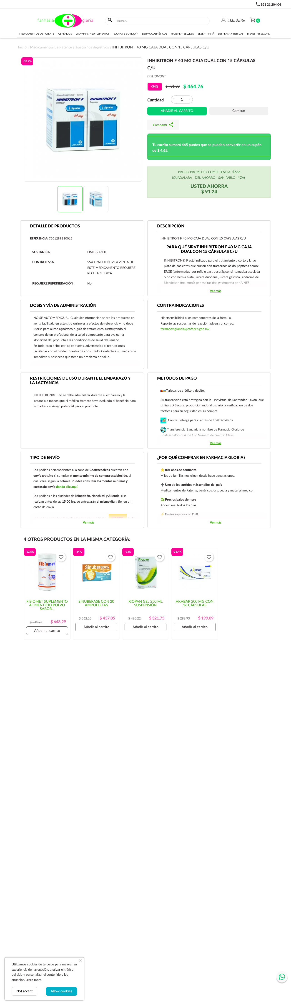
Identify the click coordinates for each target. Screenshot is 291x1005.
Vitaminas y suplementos (93, 34)
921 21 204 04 (271, 4)
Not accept (24, 991)
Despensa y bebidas (230, 34)
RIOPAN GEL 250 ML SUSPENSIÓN (145, 603)
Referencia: (39, 238)
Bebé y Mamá (206, 34)
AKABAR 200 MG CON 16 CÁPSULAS (194, 603)
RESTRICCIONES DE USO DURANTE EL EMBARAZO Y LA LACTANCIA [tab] (80, 380)
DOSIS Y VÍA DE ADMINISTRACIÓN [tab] (63, 306)
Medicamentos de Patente (36, 34)
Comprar (238, 111)
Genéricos (65, 34)
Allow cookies (61, 991)
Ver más (215, 291)
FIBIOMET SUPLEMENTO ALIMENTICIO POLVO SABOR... (47, 605)
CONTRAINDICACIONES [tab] (180, 306)
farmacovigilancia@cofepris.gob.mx (185, 329)
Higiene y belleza (182, 34)
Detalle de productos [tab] (55, 226)
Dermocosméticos (154, 34)
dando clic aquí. (67, 487)
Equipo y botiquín (125, 34)
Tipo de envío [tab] (45, 458)
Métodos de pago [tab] (177, 378)
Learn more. (34, 980)
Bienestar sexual (258, 34)
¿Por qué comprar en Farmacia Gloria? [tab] (201, 458)
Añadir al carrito (177, 111)
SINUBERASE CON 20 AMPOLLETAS (96, 603)
